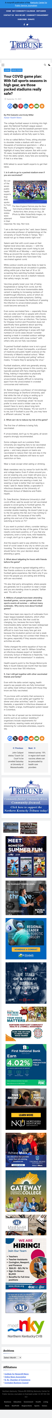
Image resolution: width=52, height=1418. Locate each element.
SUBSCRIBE (22, 19)
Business (7, 1402)
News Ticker (17, 70)
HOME (8, 11)
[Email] (36, 106)
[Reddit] (31, 106)
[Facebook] (10, 106)
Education (17, 1402)
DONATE (31, 19)
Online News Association (15, 1377)
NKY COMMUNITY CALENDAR (23, 11)
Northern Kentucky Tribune (13, 1391)
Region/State (27, 1406)
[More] (42, 106)
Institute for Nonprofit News (16, 1374)
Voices (44, 1406)
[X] (15, 106)
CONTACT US (9, 15)
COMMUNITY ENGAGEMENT (37, 15)
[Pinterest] (20, 106)
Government (28, 1402)
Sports (36, 1406)
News (7, 1406)
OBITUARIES (41, 11)
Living (7, 70)
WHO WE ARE (20, 15)
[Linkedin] (26, 106)
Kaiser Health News (12, 117)
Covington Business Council (16, 1383)
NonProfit (15, 1406)
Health (38, 1402)
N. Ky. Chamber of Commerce (17, 1380)
